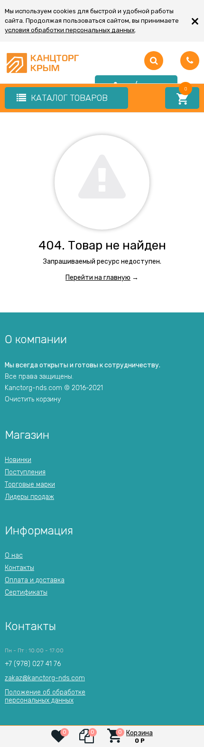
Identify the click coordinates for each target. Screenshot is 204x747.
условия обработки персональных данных (70, 30)
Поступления (25, 472)
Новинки (18, 460)
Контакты (19, 568)
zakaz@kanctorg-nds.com (45, 678)
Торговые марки (30, 484)
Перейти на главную (97, 278)
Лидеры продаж (29, 497)
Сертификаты (26, 592)
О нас (14, 555)
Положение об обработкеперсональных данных (45, 696)
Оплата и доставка (35, 580)
